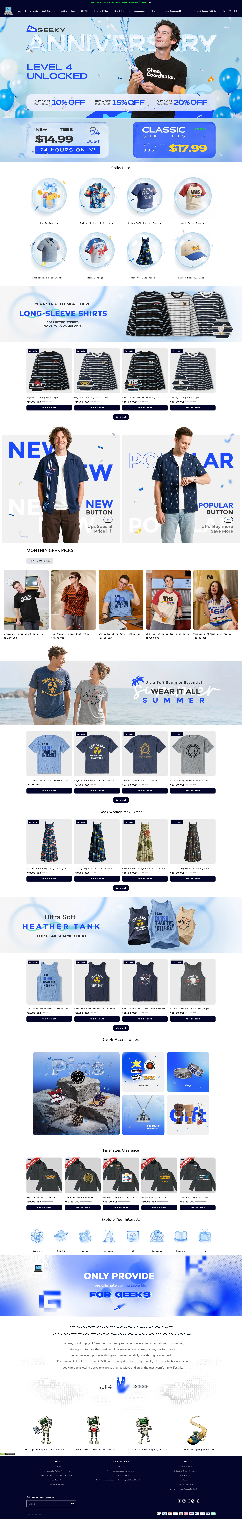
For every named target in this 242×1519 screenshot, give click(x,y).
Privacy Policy (184, 1466)
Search (121, 1466)
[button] (224, 10)
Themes (154, 11)
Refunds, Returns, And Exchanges (57, 1475)
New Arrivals (31, 11)
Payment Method (57, 1484)
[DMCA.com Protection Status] (8, 1455)
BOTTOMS (84, 11)
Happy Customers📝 (172, 11)
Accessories (139, 11)
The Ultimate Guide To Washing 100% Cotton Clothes (121, 1480)
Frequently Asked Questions (57, 1471)
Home (19, 11)
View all (121, 416)
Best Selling (48, 11)
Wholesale (185, 1475)
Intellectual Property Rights (185, 1489)
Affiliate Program (121, 1475)
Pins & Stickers (122, 11)
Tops (73, 11)
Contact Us (57, 1480)
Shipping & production (185, 1471)
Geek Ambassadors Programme (121, 1471)
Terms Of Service (184, 1484)
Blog (185, 1480)
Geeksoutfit (36, 1514)
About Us (57, 1466)
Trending (63, 11)
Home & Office (101, 11)
